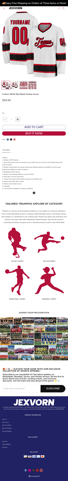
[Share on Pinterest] (14, 139)
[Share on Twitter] (11, 139)
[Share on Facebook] (8, 139)
